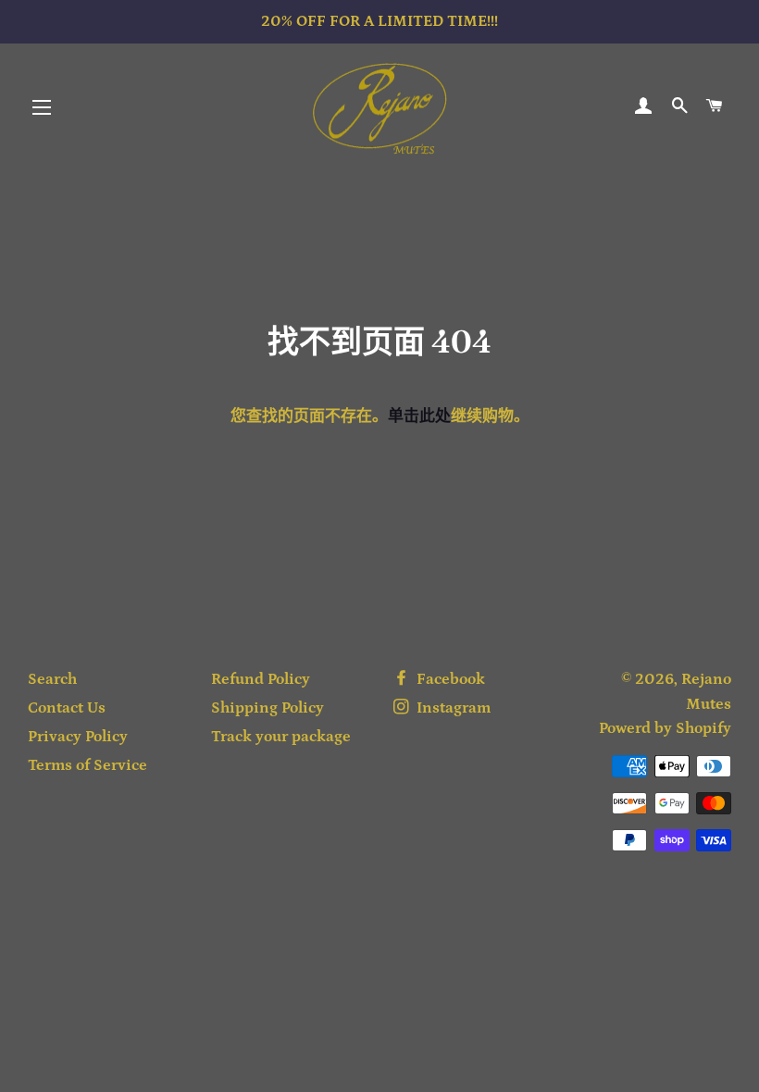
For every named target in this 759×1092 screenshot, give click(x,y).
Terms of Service (87, 765)
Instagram (452, 708)
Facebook (449, 679)
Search (52, 679)
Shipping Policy (267, 708)
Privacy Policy (78, 736)
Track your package (281, 736)
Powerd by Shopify (665, 728)
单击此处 (419, 416)
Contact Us (67, 708)
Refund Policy (260, 679)
